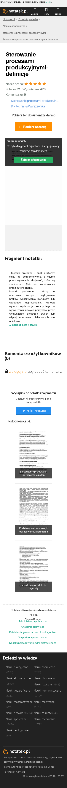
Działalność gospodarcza (23, 632)
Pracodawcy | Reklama (34, 766)
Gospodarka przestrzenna (32, 637)
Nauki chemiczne (44, 667)
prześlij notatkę (35, 411)
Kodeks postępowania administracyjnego (32, 642)
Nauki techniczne (44, 719)
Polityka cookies (35, 761)
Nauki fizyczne (43, 684)
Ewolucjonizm (48, 632)
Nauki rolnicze (43, 712)
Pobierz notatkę (34, 126)
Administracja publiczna (33, 621)
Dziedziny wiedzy (20, 657)
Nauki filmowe (43, 678)
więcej (48, 2)
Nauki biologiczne (17, 667)
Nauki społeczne (16, 719)
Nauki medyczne (44, 701)
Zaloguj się (17, 371)
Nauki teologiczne (17, 730)
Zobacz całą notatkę (33, 159)
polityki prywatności (14, 761)
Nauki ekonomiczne (18, 678)
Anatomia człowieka (32, 626)
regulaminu (55, 757)
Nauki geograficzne (18, 690)
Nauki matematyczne (19, 701)
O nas (51, 766)
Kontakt (20, 771)
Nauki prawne (14, 712)
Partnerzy (9, 771)
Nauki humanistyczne (47, 690)
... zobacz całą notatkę (23, 324)
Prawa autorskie (12, 766)
